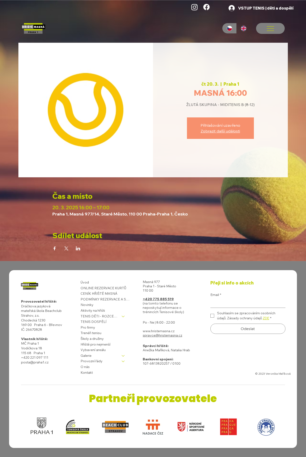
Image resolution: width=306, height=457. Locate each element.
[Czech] (229, 28)
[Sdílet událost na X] (66, 248)
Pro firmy (88, 327)
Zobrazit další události (220, 131)
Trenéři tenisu (91, 333)
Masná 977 (151, 282)
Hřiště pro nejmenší (95, 344)
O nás (85, 367)
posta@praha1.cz (35, 362)
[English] (243, 28)
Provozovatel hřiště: (39, 301)
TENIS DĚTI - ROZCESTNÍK (99, 316)
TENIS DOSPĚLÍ (93, 322)
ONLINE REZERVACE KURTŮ (103, 288)
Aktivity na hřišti (93, 310)
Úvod (85, 282)
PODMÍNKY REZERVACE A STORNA (105, 299)
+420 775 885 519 (158, 299)
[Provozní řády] (123, 361)
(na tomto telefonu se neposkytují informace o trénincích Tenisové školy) (163, 307)
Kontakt (87, 372)
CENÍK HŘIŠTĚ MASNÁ (99, 293)
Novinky (87, 305)
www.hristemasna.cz (159, 331)
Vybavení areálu (93, 350)
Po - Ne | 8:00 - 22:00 (159, 322)
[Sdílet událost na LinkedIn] (78, 248)
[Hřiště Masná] (194, 7)
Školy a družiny (92, 338)
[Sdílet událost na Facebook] (54, 248)
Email (215, 295)
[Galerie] (123, 356)
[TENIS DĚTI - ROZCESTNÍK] (123, 316)
